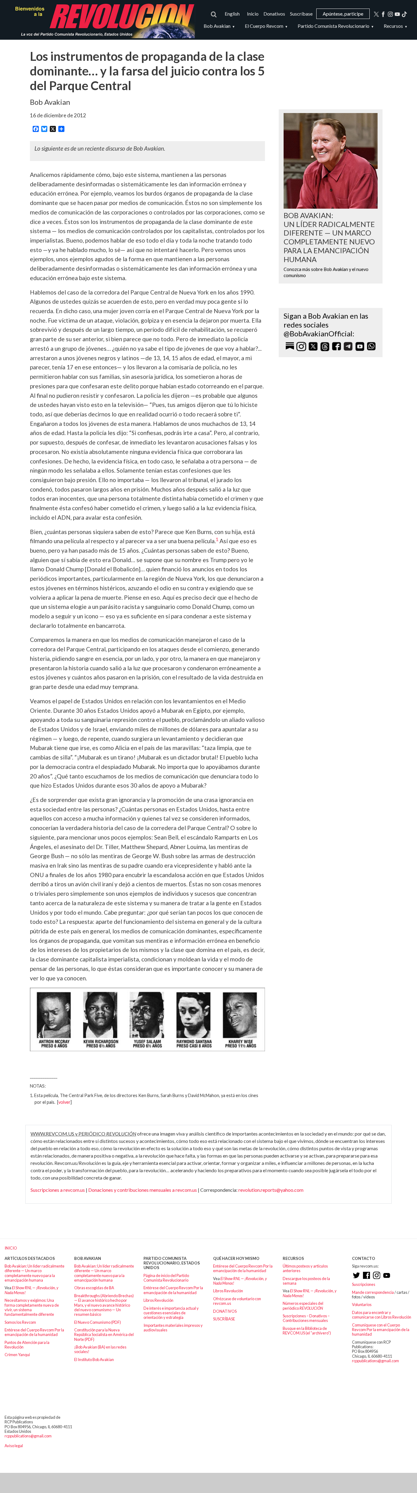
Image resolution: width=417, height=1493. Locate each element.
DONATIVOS (225, 1311)
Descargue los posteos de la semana (306, 1281)
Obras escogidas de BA (94, 1287)
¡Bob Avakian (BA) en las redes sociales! (100, 1349)
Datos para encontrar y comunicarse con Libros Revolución (381, 1314)
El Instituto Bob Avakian (94, 1359)
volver (64, 1102)
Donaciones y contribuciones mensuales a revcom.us (142, 1190)
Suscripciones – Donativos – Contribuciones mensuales (306, 1318)
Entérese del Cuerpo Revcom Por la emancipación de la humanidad (34, 1332)
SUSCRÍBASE (224, 1318)
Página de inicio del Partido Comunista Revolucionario (166, 1278)
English (232, 13)
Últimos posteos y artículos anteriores (305, 1268)
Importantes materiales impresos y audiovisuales (173, 1327)
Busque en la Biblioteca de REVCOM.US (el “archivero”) (307, 1330)
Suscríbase (301, 13)
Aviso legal (14, 1445)
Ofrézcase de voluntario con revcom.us (237, 1301)
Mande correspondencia (373, 1292)
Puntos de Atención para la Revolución (27, 1344)
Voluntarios (362, 1304)
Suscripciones (363, 1284)
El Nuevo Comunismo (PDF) (97, 1322)
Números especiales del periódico (303, 1305)
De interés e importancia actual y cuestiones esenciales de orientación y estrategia (171, 1313)
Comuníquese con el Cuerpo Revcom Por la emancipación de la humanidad (380, 1330)
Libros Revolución (158, 1300)
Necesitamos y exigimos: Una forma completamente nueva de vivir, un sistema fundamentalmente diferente (32, 1307)
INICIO (11, 1248)
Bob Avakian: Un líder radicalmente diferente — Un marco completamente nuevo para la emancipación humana (34, 1273)
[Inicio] (102, 20)
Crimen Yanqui (17, 1354)
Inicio (253, 13)
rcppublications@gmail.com (375, 1360)
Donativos (274, 13)
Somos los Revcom (20, 1322)
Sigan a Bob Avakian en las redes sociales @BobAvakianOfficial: (326, 324)
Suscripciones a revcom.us (58, 1190)
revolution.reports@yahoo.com (270, 1190)
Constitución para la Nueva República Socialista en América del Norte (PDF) (104, 1334)
